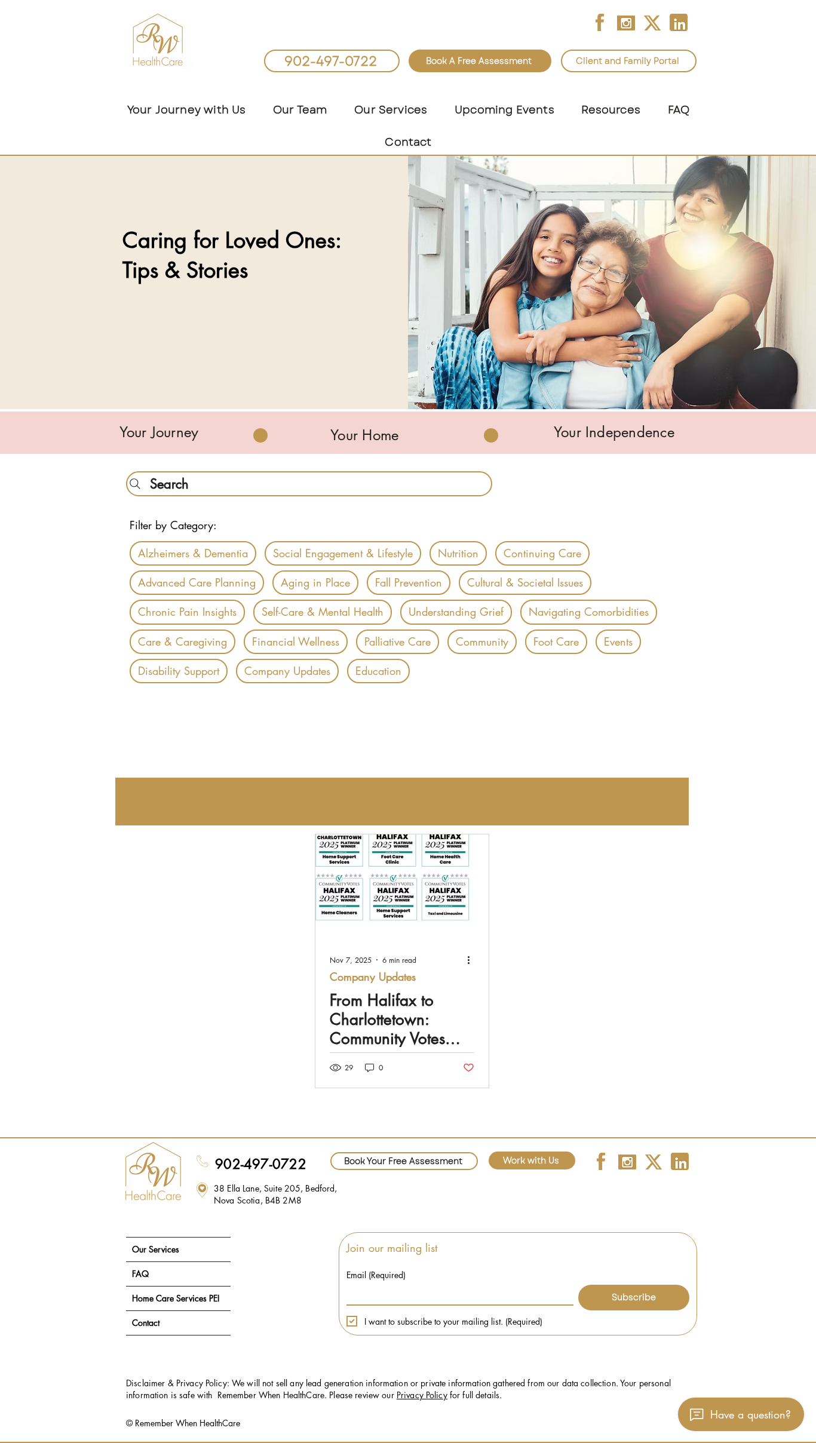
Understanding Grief (456, 611)
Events (618, 641)
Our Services (155, 1249)
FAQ (140, 1273)
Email (376, 1275)
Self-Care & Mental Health (323, 611)
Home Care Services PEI (175, 1298)
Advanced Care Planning (197, 582)
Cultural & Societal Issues (525, 582)
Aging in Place (315, 582)
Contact (145, 1322)
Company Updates (287, 671)
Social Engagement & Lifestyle (343, 553)
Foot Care (556, 641)
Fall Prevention (408, 582)
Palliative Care (397, 641)
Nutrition (458, 553)
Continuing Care (542, 553)
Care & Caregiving (182, 641)
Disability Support (178, 671)
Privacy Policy (422, 1395)
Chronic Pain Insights (187, 611)
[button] (300, 110)
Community (482, 641)
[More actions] (472, 960)
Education (378, 671)
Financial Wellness (295, 641)
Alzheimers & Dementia (193, 553)
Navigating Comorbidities (589, 611)
